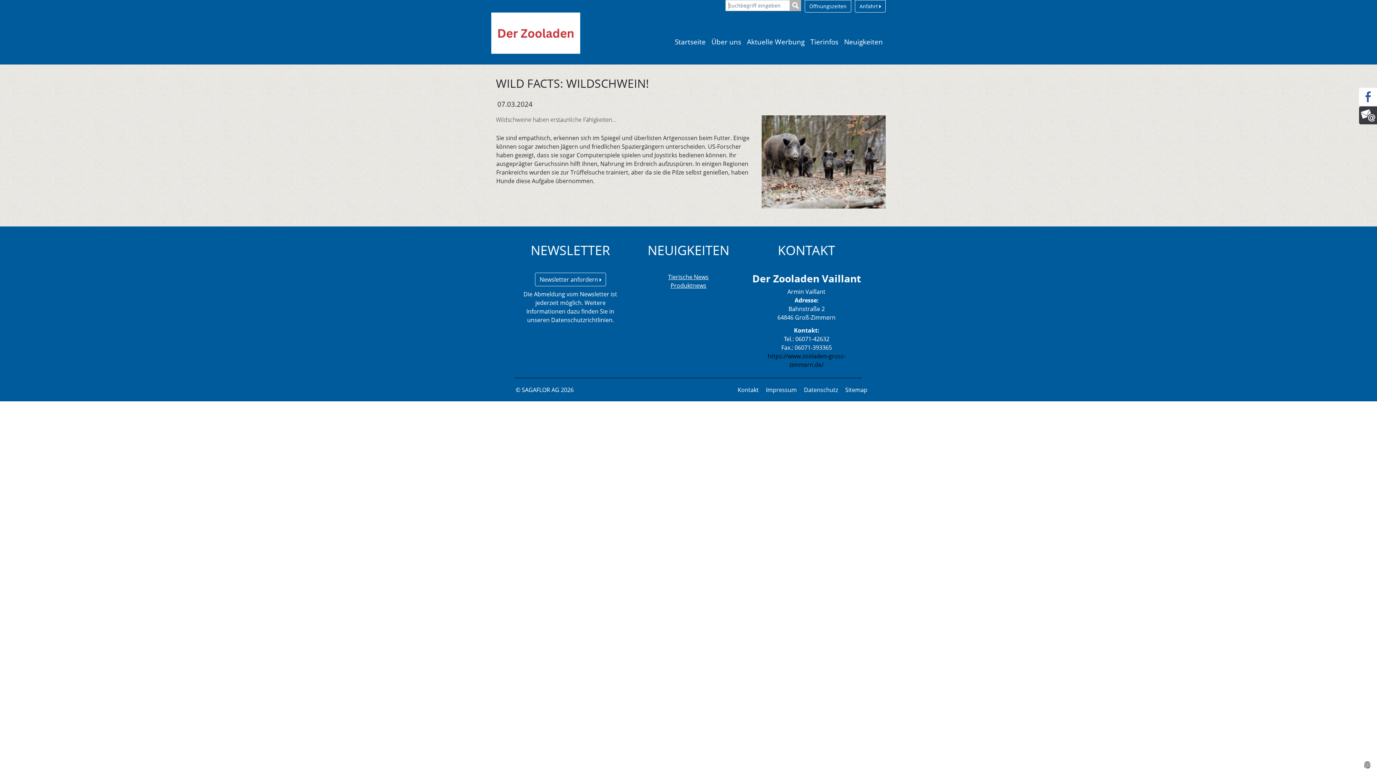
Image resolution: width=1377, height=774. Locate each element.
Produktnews (688, 286)
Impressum (781, 390)
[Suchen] (795, 5)
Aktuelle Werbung (776, 42)
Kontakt (748, 390)
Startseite (690, 42)
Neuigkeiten (863, 42)
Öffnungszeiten (828, 6)
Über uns (726, 42)
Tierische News (688, 277)
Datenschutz (821, 390)
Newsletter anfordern (570, 279)
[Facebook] (1368, 97)
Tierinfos (824, 42)
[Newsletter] (1368, 115)
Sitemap (856, 390)
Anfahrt (869, 6)
